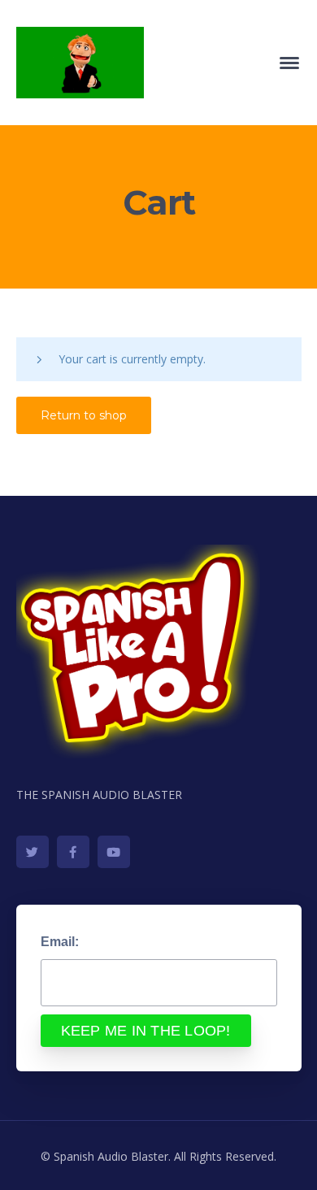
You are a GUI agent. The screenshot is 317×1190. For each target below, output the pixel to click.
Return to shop (84, 415)
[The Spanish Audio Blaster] (80, 61)
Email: (60, 942)
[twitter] (32, 852)
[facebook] (73, 852)
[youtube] (114, 852)
